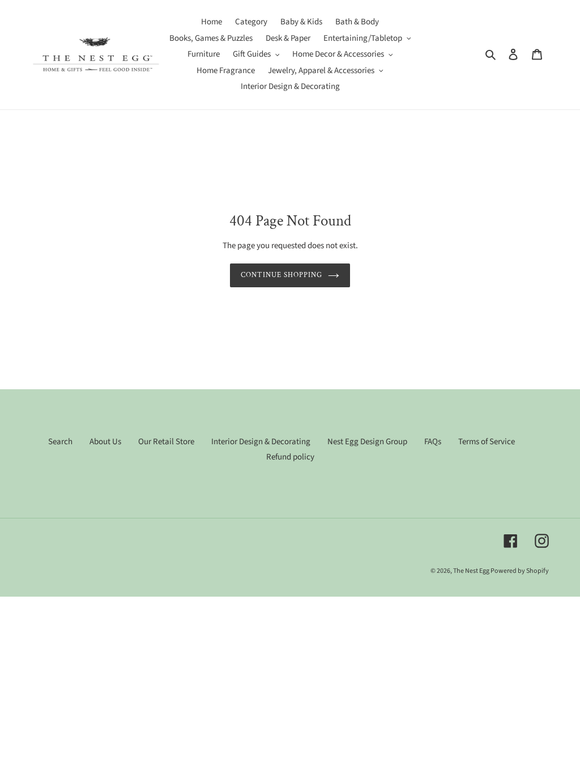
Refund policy (290, 457)
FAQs (432, 442)
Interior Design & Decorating (260, 442)
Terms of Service (486, 442)
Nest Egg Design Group (367, 442)
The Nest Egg (472, 571)
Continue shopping (282, 275)
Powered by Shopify (520, 571)
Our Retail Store (166, 442)
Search (60, 442)
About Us (105, 442)
